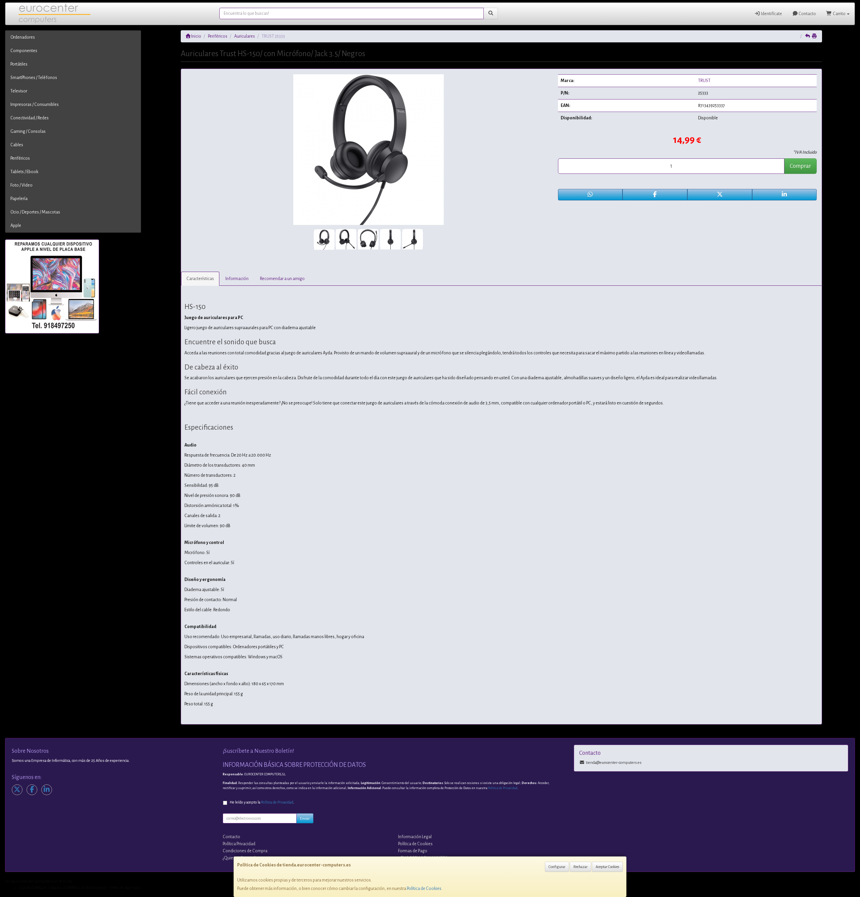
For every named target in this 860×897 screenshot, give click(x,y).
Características (200, 278)
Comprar (800, 166)
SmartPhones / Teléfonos (33, 77)
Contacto (807, 13)
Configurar (557, 867)
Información (237, 278)
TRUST (704, 80)
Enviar (305, 818)
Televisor (18, 91)
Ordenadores (22, 37)
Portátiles (19, 64)
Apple (15, 225)
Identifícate (771, 13)
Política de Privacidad (502, 788)
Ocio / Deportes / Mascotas (35, 212)
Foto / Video (21, 185)
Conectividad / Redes (29, 118)
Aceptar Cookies (607, 867)
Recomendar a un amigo (282, 278)
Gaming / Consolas (28, 131)
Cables (16, 145)
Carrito (839, 13)
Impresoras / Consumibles (34, 104)
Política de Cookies (424, 888)
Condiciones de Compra (245, 851)
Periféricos (20, 158)
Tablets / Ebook (24, 171)
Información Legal (415, 836)
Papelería (19, 198)
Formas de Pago (412, 851)
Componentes (23, 50)
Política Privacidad (239, 844)
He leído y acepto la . (262, 802)
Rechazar (580, 867)
